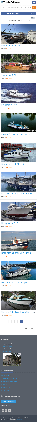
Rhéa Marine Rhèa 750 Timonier (17, 193)
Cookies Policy (5, 387)
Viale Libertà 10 (7, 346)
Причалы (4, 384)
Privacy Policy (5, 390)
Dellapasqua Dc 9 (9, 223)
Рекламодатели (6, 375)
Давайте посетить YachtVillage (10, 378)
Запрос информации (9, 401)
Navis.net (19, 419)
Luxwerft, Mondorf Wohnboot (16, 134)
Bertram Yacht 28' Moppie (14, 282)
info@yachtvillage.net (9, 351)
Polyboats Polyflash (10, 45)
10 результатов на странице (25, 328)
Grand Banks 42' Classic (13, 163)
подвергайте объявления (9, 381)
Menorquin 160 (9, 104)
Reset (32, 13)
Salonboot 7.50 (8, 75)
